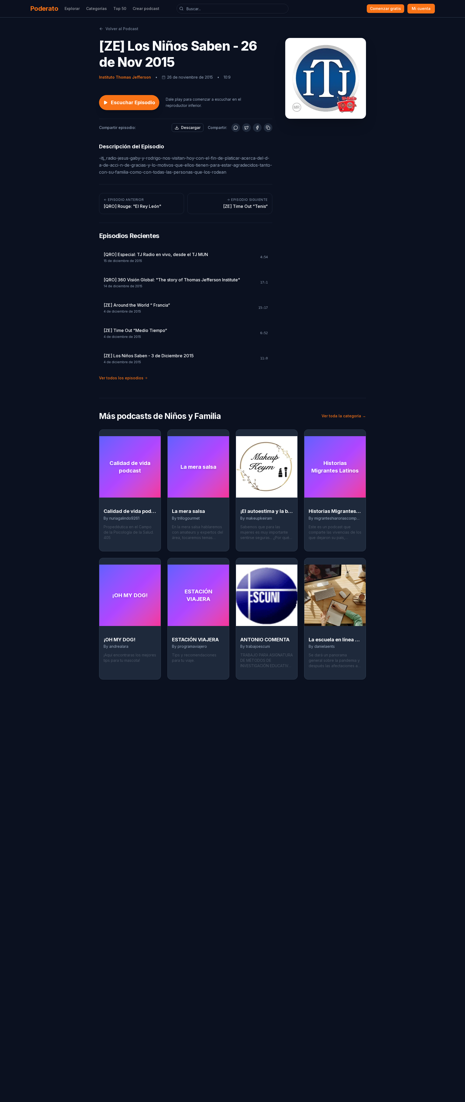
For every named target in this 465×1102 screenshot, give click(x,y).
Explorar (72, 8)
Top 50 (119, 8)
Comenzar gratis (385, 8)
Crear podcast (146, 8)
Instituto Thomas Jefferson (125, 77)
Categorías (96, 8)
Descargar (190, 127)
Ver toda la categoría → (344, 416)
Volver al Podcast (121, 28)
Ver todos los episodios (121, 378)
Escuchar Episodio (133, 102)
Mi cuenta (421, 8)
